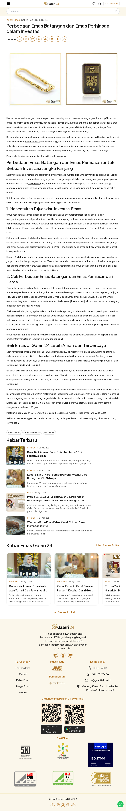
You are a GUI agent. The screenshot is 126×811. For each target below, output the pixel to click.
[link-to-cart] (99, 3)
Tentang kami (22, 668)
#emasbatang (14, 432)
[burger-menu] (8, 3)
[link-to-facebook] (63, 805)
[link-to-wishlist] (93, 3)
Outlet (23, 674)
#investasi (49, 432)
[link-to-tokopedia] (55, 655)
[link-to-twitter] (73, 805)
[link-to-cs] (120, 804)
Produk (23, 692)
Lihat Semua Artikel (108, 545)
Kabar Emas (23, 680)
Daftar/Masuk (111, 3)
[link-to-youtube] (68, 805)
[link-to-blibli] (63, 655)
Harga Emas (23, 686)
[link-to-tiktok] (53, 805)
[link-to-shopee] (70, 655)
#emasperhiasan (33, 432)
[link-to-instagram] (58, 805)
